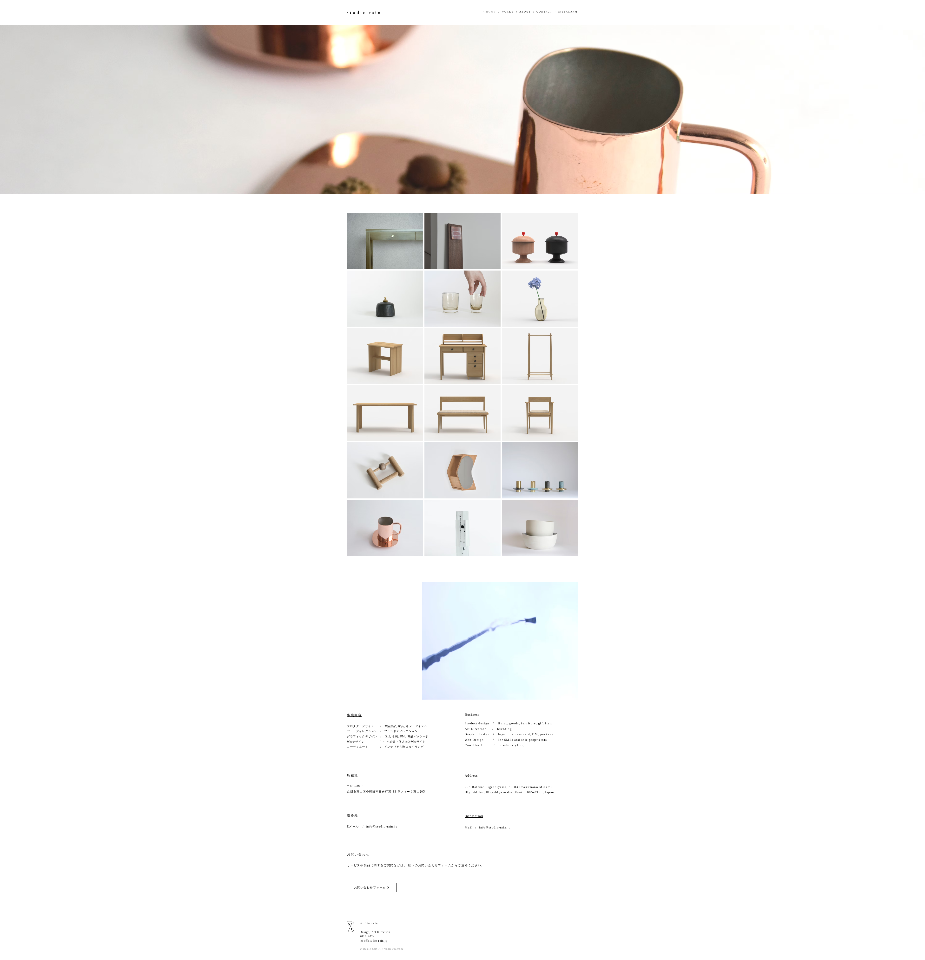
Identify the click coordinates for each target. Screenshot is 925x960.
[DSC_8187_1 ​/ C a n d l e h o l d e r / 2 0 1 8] (540, 470)
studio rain (364, 12)
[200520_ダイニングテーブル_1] (385, 413)
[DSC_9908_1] (385, 299)
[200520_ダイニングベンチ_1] (462, 413)
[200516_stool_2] (385, 356)
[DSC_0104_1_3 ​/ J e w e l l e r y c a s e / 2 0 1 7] (462, 528)
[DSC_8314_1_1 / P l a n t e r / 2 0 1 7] (540, 528)
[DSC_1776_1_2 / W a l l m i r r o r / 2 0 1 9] (462, 470)
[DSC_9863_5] (385, 241)
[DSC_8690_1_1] (462, 299)
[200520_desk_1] (462, 356)
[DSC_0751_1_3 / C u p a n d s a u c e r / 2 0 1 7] (385, 528)
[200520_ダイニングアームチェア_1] (540, 413)
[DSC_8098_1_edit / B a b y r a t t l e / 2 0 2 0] (385, 470)
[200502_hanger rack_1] (540, 356)
